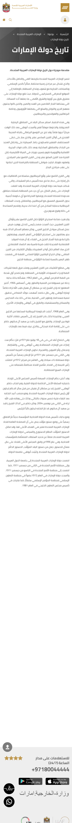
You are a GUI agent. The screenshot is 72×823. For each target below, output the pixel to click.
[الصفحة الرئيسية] (4, 20)
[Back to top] (7, 747)
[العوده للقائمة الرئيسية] (20, 11)
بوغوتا (51, 34)
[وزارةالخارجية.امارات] (44, 793)
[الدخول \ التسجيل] (42, 19)
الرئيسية (64, 34)
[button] (9, 788)
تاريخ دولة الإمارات (60, 39)
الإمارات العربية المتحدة (29, 34)
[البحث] (10, 20)
